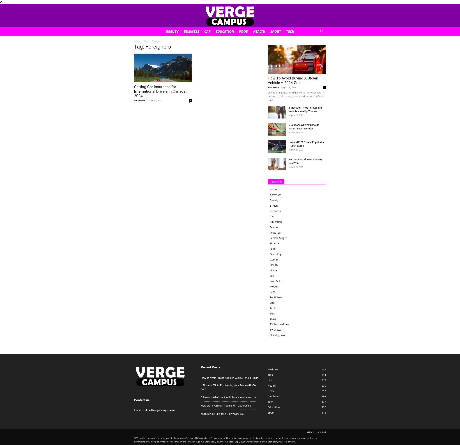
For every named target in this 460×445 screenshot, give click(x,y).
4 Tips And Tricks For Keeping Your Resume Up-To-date (228, 387)
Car (207, 31)
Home (137, 41)
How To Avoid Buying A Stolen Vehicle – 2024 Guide (293, 80)
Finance (274, 243)
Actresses (275, 195)
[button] (321, 31)
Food (243, 31)
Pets (272, 292)
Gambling (276, 254)
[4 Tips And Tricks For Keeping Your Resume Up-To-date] (277, 112)
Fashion (274, 227)
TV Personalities (279, 324)
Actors (273, 189)
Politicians (276, 297)
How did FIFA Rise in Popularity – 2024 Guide (226, 405)
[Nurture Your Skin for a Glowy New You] (277, 164)
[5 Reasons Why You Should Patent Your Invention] (277, 129)
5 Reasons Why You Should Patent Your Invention (228, 397)
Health (259, 31)
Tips (272, 313)
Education (225, 31)
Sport (275, 31)
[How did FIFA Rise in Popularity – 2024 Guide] (277, 146)
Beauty (172, 31)
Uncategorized (278, 335)
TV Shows (275, 329)
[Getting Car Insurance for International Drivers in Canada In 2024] (163, 68)
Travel (273, 319)
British (274, 205)
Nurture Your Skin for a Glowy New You (222, 413)
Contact (310, 431)
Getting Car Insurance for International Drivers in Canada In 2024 (162, 91)
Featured (275, 232)
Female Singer (278, 238)
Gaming (274, 259)
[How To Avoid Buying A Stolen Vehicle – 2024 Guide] (297, 59)
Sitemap (322, 431)
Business (191, 31)
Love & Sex (276, 281)
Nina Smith (139, 100)
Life (272, 275)
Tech (290, 31)
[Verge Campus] (230, 15)
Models (274, 286)
